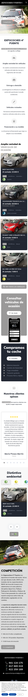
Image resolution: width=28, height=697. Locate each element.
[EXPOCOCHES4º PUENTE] (14, 20)
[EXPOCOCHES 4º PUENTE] (12, 3)
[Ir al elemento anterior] (11, 527)
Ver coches (6, 23)
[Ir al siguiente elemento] (17, 527)
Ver (14, 534)
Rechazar (12, 694)
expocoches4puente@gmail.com (15, 673)
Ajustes (20, 694)
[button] (10, 31)
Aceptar (5, 694)
